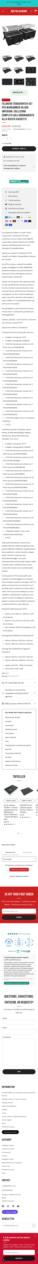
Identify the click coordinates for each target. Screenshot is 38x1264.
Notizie (4, 1109)
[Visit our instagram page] (8, 1206)
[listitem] (19, 3)
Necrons (8, 749)
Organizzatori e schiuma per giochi (18, 745)
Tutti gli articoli (7, 1102)
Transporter (9, 725)
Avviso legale (6, 1120)
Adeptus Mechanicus (13, 761)
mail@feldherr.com (9, 1186)
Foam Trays (6, 1166)
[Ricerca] (31, 11)
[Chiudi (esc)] (35, 1236)
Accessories (6, 1152)
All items (8, 757)
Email (5, 1028)
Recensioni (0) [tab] (10, 852)
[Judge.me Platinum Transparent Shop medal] (19, 942)
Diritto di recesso (8, 1127)
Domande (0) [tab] (27, 852)
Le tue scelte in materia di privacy (14, 1116)
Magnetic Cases (8, 1159)
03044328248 (7, 1190)
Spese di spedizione (19, 129)
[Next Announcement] (35, 3)
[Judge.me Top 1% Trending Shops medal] (29, 942)
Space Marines (10, 737)
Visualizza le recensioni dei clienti (16, 983)
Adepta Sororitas (11, 765)
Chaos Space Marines (13, 753)
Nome (5, 1018)
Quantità (4, 135)
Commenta (7, 1037)
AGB (3, 1123)
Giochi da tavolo (8, 1149)
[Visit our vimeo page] (13, 1206)
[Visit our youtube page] (18, 1206)
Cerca (4, 1113)
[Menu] (3, 11)
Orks (7, 741)
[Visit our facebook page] (2, 1206)
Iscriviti (19, 1258)
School (4, 1156)
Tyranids (8, 721)
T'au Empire (9, 733)
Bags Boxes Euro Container (12, 1163)
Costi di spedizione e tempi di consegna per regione (14, 167)
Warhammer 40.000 (12, 717)
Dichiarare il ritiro (10, 1132)
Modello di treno (8, 1169)
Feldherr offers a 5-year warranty (14, 1099)
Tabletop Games (11, 729)
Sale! (3, 1173)
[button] (3, 1260)
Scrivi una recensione (19, 870)
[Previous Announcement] (3, 3)
